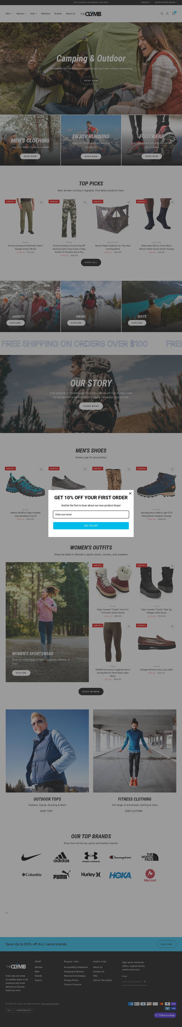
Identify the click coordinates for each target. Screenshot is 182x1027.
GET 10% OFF (91, 525)
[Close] (130, 493)
